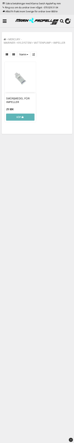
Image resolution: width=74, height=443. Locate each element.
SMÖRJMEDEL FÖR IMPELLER (18, 100)
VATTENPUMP (42, 42)
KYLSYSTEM (24, 42)
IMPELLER (59, 42)
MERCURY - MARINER (13, 41)
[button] (68, 21)
